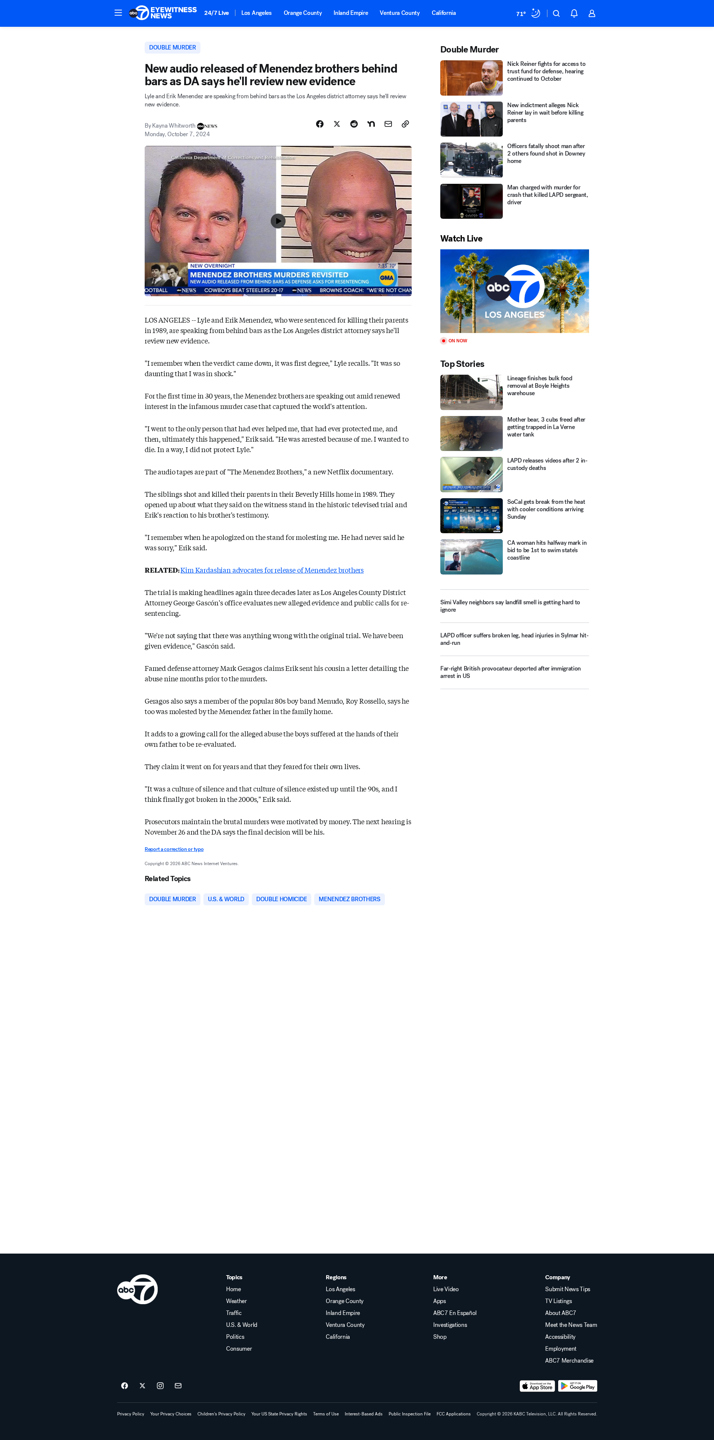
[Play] (514, 291)
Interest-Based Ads (364, 1414)
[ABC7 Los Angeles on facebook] (124, 1386)
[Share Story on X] (337, 124)
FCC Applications (454, 1414)
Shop (440, 1337)
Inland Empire (351, 13)
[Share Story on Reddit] (354, 124)
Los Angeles (256, 13)
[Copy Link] (405, 124)
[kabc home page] (137, 1289)
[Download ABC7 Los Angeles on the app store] (537, 1386)
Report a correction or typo (174, 849)
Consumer (239, 1349)
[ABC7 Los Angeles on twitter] (142, 1386)
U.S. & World (241, 1325)
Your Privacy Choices (171, 1414)
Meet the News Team (571, 1325)
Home (233, 1289)
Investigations (450, 1325)
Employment (560, 1349)
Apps (439, 1301)
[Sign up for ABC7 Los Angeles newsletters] (178, 1386)
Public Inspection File (410, 1414)
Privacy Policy (130, 1414)
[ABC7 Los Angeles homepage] (163, 13)
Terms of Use (326, 1414)
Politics (235, 1337)
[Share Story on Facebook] (319, 124)
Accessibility (560, 1337)
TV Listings (558, 1301)
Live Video (446, 1289)
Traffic (234, 1313)
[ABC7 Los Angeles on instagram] (160, 1386)
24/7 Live (216, 13)
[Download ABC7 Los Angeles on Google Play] (577, 1386)
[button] (118, 12)
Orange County (303, 13)
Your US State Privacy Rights (279, 1414)
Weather (236, 1301)
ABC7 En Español (455, 1313)
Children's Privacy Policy (221, 1414)
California (444, 13)
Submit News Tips (567, 1289)
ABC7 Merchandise (569, 1361)
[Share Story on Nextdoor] (371, 124)
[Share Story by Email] (388, 124)
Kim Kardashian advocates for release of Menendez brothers (272, 570)
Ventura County (400, 13)
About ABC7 (560, 1313)
